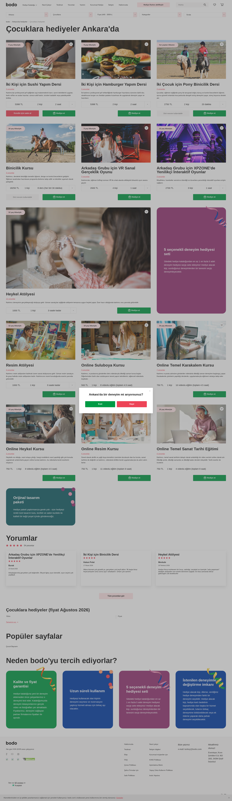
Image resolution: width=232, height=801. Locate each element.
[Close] (149, 391)
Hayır (131, 404)
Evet (100, 404)
